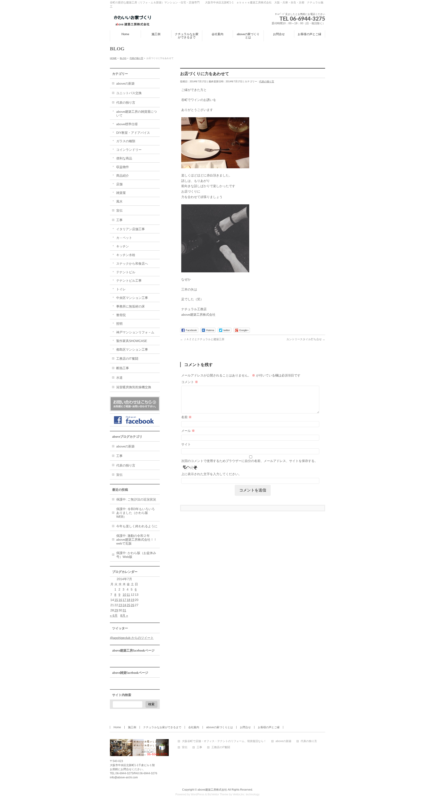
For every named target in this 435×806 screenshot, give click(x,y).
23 (120, 605)
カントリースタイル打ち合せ (305, 339)
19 (132, 600)
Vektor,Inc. (239, 794)
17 (124, 600)
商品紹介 (122, 175)
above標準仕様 (127, 124)
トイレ (121, 289)
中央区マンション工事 (132, 298)
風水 (119, 201)
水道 (119, 377)
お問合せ (245, 727)
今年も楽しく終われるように (136, 526)
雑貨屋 (121, 193)
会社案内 (193, 727)
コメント (189, 382)
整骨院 (121, 315)
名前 (186, 417)
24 (124, 605)
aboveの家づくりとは (219, 727)
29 (116, 610)
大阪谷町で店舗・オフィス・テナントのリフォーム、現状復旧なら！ (224, 741)
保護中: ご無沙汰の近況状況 (136, 499)
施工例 (132, 727)
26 (132, 605)
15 (116, 600)
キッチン (122, 246)
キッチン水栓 (125, 255)
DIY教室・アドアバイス (133, 132)
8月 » (124, 615)
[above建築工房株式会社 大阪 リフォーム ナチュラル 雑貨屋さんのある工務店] (132, 21)
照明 (119, 323)
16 (120, 600)
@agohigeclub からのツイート (132, 638)
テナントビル (125, 272)
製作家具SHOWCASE (131, 341)
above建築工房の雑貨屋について (136, 113)
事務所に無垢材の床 (130, 306)
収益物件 (122, 167)
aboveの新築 (125, 83)
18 (128, 600)
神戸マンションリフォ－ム (135, 332)
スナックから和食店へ (132, 263)
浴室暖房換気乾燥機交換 (133, 387)
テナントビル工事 (129, 280)
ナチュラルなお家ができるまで (162, 727)
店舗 (119, 184)
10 (124, 594)
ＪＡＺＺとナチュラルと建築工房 (202, 339)
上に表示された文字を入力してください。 (211, 474)
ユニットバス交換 (129, 93)
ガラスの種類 (125, 141)
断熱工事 (122, 368)
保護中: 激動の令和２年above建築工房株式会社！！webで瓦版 (136, 539)
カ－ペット (124, 237)
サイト (186, 444)
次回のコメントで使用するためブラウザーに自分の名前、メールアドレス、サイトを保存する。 (249, 461)
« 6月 (114, 615)
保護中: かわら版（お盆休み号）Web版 (136, 555)
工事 (119, 220)
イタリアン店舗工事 (130, 229)
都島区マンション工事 (132, 349)
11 (128, 594)
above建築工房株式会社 (212, 789)
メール (188, 430)
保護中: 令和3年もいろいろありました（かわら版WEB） (135, 512)
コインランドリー (129, 149)
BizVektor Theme (218, 794)
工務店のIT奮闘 (127, 358)
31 (124, 610)
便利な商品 (124, 158)
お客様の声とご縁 (269, 727)
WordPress (197, 794)
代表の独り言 (266, 81)
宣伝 (119, 210)
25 (128, 605)
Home (117, 727)
